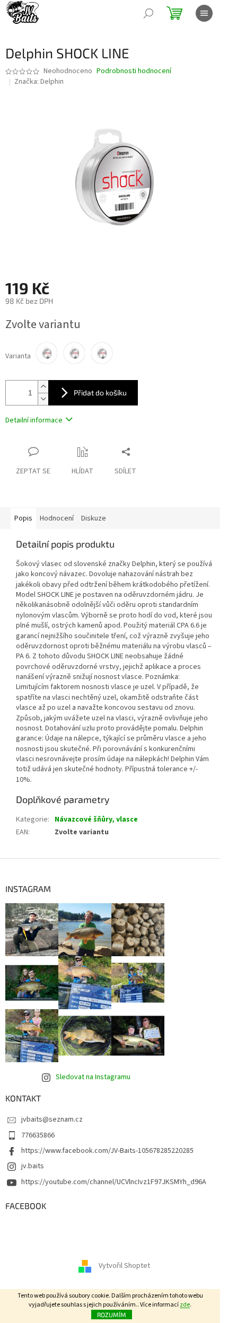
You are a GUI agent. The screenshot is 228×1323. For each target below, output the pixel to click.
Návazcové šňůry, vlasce (96, 819)
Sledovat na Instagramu (93, 1077)
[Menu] (204, 13)
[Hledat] (148, 13)
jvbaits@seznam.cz (52, 1119)
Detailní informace (34, 420)
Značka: (39, 81)
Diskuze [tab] (93, 518)
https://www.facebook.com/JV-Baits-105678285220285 (107, 1150)
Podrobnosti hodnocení (134, 71)
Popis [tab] (23, 518)
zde (185, 1304)
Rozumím (111, 1314)
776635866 (38, 1135)
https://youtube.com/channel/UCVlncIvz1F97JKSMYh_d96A (113, 1182)
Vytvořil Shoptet (124, 1265)
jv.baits (32, 1166)
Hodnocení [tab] (57, 518)
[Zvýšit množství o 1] (43, 387)
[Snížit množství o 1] (43, 399)
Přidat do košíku (100, 392)
